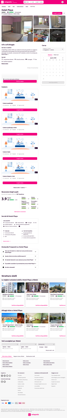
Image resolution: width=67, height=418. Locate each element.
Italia (14, 6)
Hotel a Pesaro (26, 364)
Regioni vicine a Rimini (19, 356)
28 (56, 75)
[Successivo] (62, 58)
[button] (17, 29)
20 (53, 72)
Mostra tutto (5, 63)
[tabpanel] (33, 364)
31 (43, 78)
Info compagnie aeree (39, 379)
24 (43, 75)
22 (59, 72)
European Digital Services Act (41, 384)
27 (53, 75)
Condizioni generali (22, 377)
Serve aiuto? (37, 375)
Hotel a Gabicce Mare (47, 364)
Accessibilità (37, 386)
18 (46, 72)
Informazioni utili (38, 381)
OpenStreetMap (35, 67)
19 (50, 72)
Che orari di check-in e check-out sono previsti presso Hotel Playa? (18, 251)
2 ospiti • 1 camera (39, 2)
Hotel (9, 6)
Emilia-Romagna (20, 6)
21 (56, 72)
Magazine (53, 386)
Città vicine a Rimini (7, 356)
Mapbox (29, 67)
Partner (19, 390)
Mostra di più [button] (6, 241)
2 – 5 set (32, 2)
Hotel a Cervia (26, 360)
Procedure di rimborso (39, 377)
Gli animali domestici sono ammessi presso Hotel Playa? (19, 259)
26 (50, 75)
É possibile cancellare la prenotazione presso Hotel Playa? (20, 263)
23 (62, 72)
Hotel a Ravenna (46, 360)
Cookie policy (20, 381)
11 (46, 69)
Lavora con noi (21, 386)
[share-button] (64, 13)
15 (59, 69)
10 (43, 69)
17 (43, 72)
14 (56, 69)
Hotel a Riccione (6, 360)
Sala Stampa (20, 392)
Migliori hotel (54, 384)
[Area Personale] (63, 2)
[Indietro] (43, 58)
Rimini (27, 2)
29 (59, 75)
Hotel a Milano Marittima (7, 362)
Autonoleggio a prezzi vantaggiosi (58, 377)
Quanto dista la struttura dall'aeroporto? (15, 256)
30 (62, 75)
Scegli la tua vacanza (55, 381)
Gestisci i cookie (21, 384)
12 (50, 69)
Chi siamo (20, 375)
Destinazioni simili (30, 356)
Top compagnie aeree (55, 375)
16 (62, 69)
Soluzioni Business (22, 394)
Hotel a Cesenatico (27, 362)
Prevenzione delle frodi (39, 388)
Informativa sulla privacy (23, 379)
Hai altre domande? (10, 267)
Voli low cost (54, 379)
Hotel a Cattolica (6, 364)
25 (46, 75)
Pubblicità (20, 388)
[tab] (7, 356)
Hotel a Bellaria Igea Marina (48, 362)
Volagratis (4, 6)
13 (53, 69)
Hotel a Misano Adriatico (7, 366)
